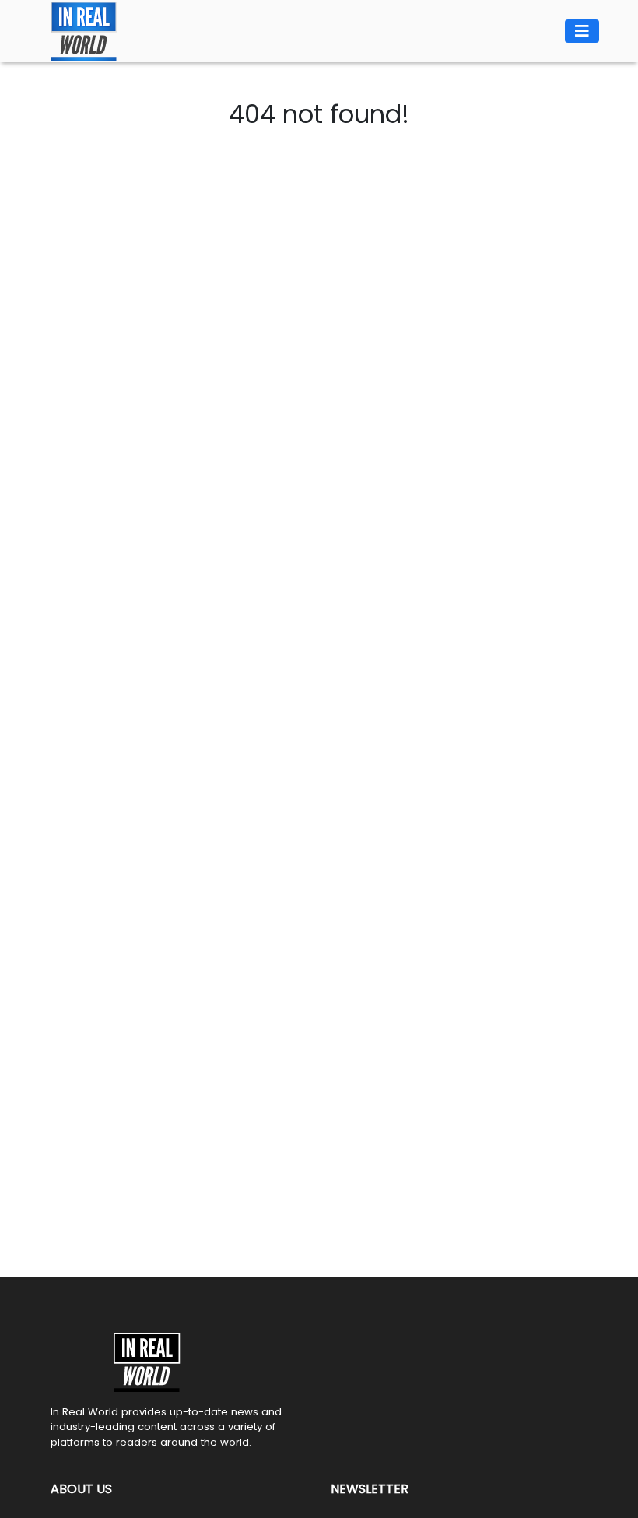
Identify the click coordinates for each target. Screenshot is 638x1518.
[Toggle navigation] (582, 31)
